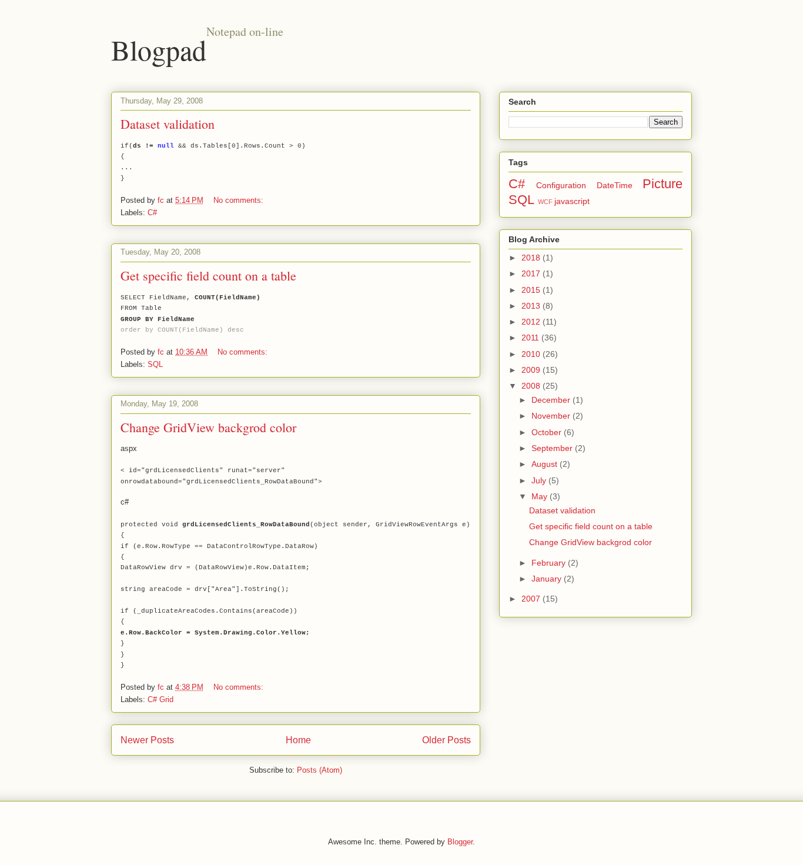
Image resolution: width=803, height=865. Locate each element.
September (553, 448)
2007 (532, 598)
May (540, 496)
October (547, 432)
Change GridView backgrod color (208, 427)
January (547, 578)
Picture (662, 183)
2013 (532, 305)
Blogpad (158, 49)
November (552, 415)
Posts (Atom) (319, 770)
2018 (532, 257)
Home (298, 740)
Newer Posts (147, 740)
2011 (531, 337)
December (552, 400)
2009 (532, 370)
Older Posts (446, 740)
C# (152, 212)
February (549, 562)
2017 (532, 273)
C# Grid (160, 699)
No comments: (239, 200)
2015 (532, 290)
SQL (155, 364)
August (545, 464)
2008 (532, 385)
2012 (532, 321)
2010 (532, 354)
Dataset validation (168, 123)
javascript (572, 201)
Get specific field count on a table (208, 275)
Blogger (460, 841)
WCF (545, 201)
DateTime (615, 185)
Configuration (561, 185)
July (539, 480)
